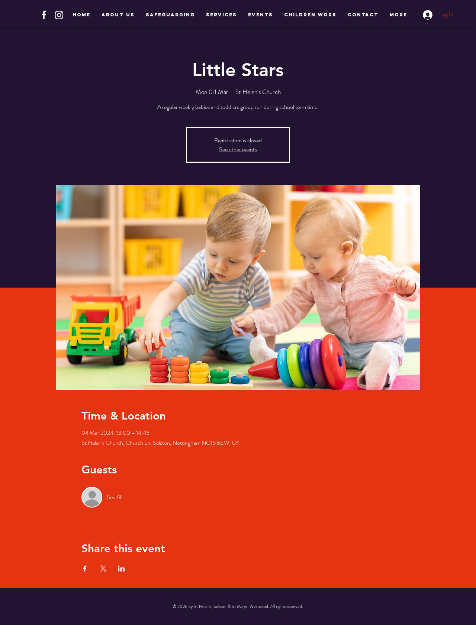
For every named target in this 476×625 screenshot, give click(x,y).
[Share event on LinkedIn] (121, 568)
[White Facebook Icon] (43, 14)
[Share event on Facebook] (85, 568)
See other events (238, 149)
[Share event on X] (103, 568)
